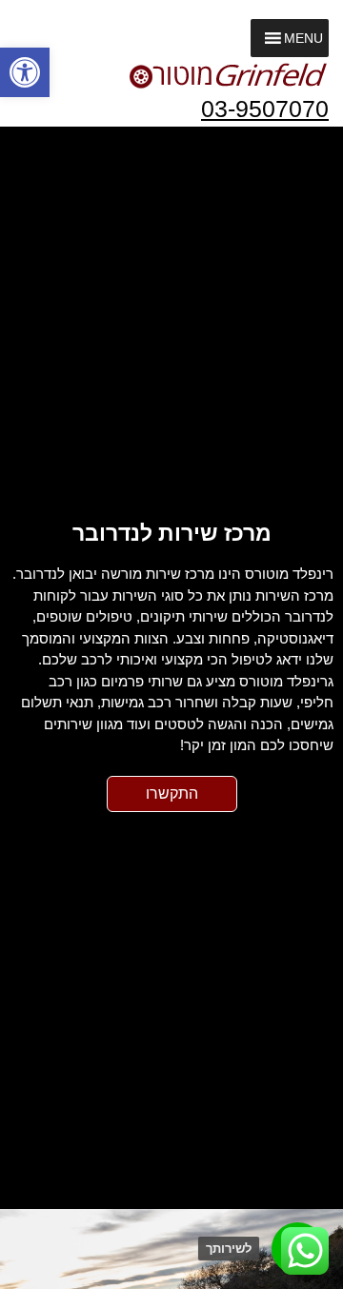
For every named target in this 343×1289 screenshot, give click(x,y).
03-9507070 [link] (265, 108)
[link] (25, 72)
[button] (303, 38)
